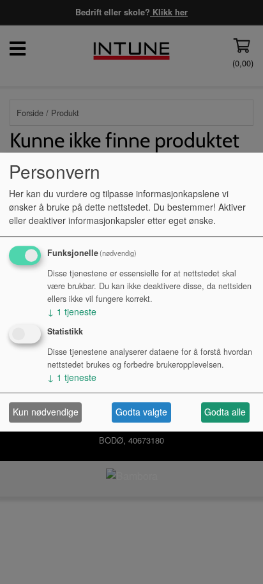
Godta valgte (141, 412)
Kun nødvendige (46, 412)
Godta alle (225, 412)
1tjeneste (71, 311)
